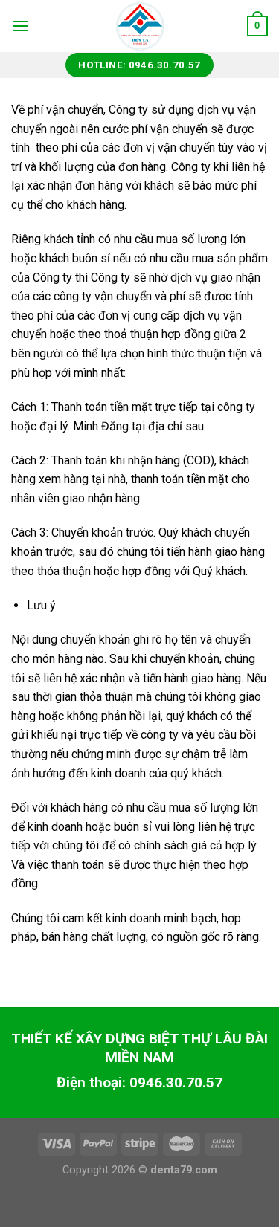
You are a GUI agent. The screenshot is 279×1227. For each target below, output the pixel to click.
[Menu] (20, 25)
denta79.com (183, 1170)
